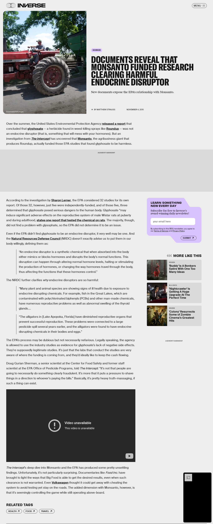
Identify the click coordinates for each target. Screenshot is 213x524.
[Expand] (186, 475)
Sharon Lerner (61, 200)
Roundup (112, 129)
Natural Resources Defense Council (36, 239)
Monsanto (85, 139)
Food (29, 511)
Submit (187, 238)
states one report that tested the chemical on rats (71, 220)
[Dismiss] (208, 475)
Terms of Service (161, 231)
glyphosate (35, 129)
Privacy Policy (179, 231)
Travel (45, 511)
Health (12, 511)
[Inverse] (31, 5)
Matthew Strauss (106, 109)
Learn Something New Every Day (166, 203)
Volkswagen (60, 483)
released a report (114, 124)
